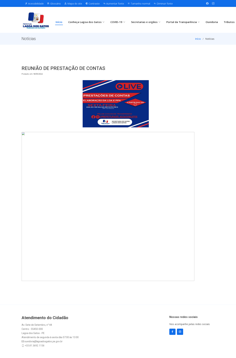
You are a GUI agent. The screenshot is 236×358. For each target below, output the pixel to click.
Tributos (229, 22)
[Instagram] (213, 3)
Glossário (55, 3)
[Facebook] (207, 3)
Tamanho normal (140, 3)
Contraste (94, 3)
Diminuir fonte (164, 3)
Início (59, 22)
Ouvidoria (212, 22)
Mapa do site (74, 3)
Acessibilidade (35, 3)
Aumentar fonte (115, 3)
